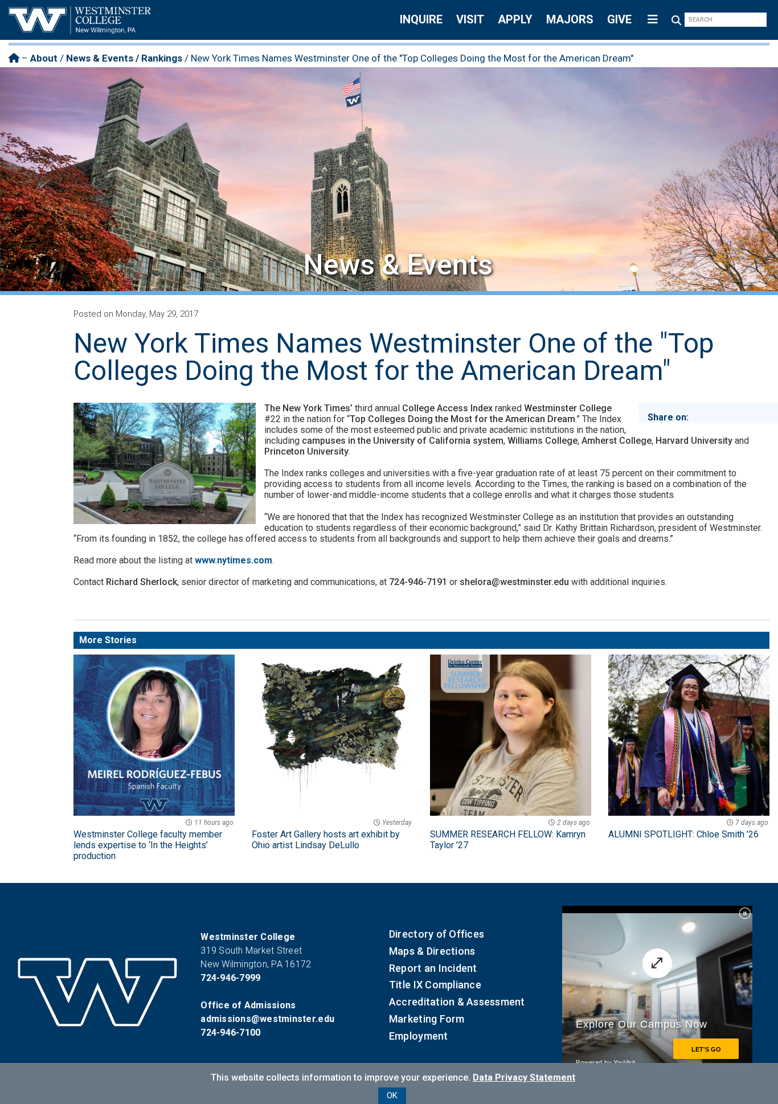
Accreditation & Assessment (457, 1002)
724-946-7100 (230, 1032)
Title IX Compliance (435, 985)
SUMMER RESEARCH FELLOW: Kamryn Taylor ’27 (510, 835)
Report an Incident (433, 968)
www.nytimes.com (233, 560)
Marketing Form (427, 1019)
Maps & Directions (432, 951)
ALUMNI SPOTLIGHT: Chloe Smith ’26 (688, 829)
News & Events (99, 58)
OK (392, 1095)
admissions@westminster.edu (267, 1018)
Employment (418, 1036)
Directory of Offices (436, 934)
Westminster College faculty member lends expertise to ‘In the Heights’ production (153, 840)
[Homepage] (14, 58)
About (44, 58)
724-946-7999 (230, 977)
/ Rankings (157, 58)
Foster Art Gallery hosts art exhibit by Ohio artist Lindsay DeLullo (332, 835)
